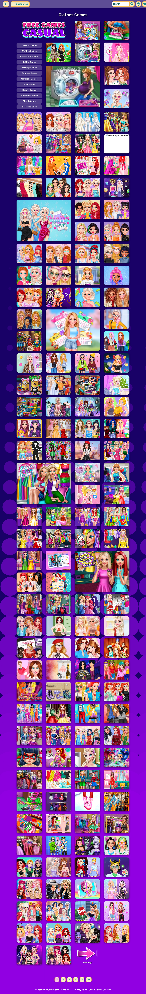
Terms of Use (66, 990)
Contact (107, 990)
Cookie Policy (95, 990)
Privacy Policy (80, 990)
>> (89, 979)
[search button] (132, 4)
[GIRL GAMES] (44, 30)
